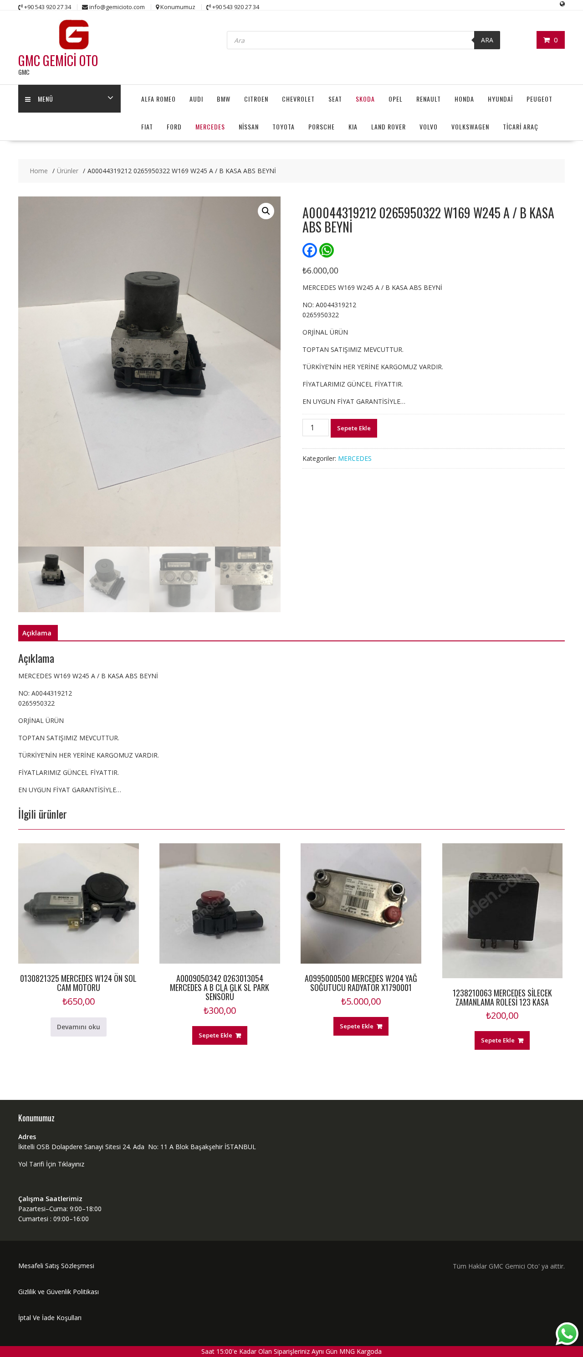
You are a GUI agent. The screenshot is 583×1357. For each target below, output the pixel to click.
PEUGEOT (539, 98)
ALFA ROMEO (158, 98)
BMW (223, 98)
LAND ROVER (388, 126)
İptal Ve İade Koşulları (50, 1317)
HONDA (464, 98)
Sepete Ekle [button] (215, 1035)
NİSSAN (249, 126)
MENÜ (45, 98)
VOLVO (428, 126)
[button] (266, 211)
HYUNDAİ (500, 98)
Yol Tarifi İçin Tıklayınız (51, 1164)
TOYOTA (283, 126)
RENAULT (428, 98)
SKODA (365, 98)
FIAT (147, 126)
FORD (174, 126)
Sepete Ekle (354, 428)
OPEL (396, 98)
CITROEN (256, 98)
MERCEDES (210, 126)
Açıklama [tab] (36, 633)
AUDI (196, 98)
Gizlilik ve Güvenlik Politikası (58, 1291)
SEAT (335, 98)
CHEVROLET (298, 98)
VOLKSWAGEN (470, 126)
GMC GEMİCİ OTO (58, 60)
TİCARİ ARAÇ (520, 126)
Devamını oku (78, 1026)
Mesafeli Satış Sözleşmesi (56, 1265)
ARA (487, 40)
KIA (353, 126)
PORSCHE (321, 126)
